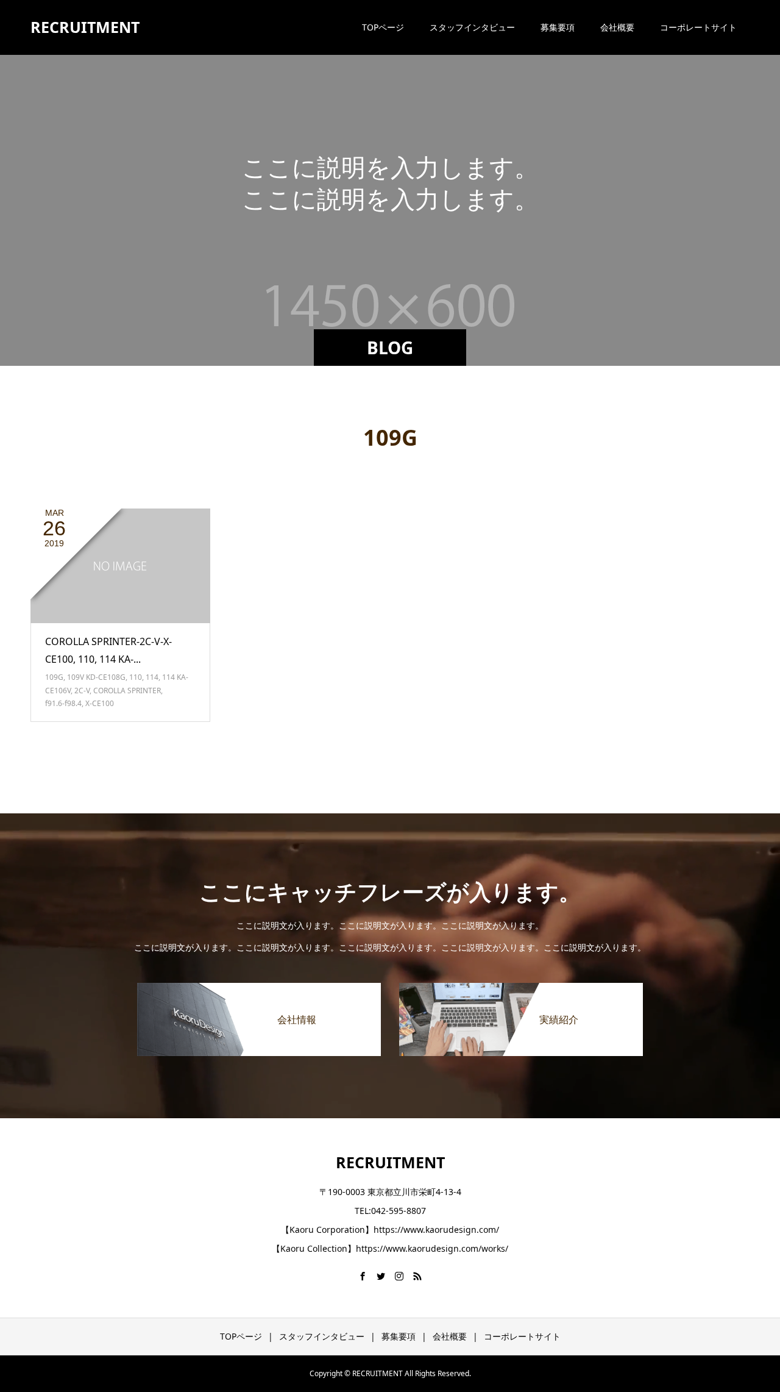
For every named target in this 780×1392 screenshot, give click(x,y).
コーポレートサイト (698, 27)
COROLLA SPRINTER (127, 690)
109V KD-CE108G (96, 677)
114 (152, 677)
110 (135, 677)
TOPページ (383, 27)
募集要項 (558, 27)
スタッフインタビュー (472, 27)
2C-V (82, 690)
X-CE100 (99, 703)
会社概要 (617, 27)
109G (54, 677)
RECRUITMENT (85, 26)
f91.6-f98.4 (63, 703)
